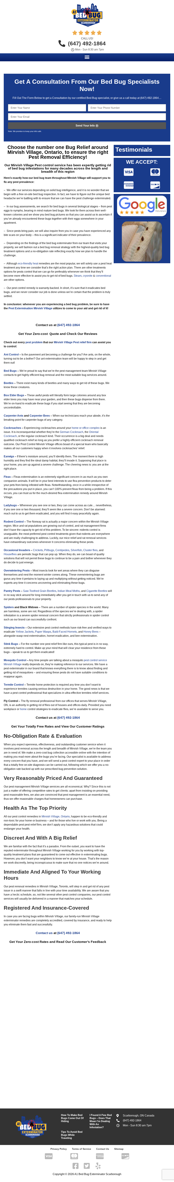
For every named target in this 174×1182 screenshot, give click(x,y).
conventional (103, 275)
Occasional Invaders (17, 550)
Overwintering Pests (17, 570)
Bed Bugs (10, 370)
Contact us (44, 933)
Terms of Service (81, 1149)
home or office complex (86, 427)
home (23, 709)
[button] (87, 57)
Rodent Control (14, 521)
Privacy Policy (58, 1149)
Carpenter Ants (13, 415)
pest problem (33, 342)
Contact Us (102, 1149)
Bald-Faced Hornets (65, 631)
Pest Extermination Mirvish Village (30, 308)
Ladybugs (10, 505)
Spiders (9, 607)
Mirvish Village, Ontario (56, 816)
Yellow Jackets (25, 631)
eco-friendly (25, 263)
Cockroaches (12, 427)
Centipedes (62, 550)
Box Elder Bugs (14, 395)
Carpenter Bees (40, 415)
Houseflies (10, 554)
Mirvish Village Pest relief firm (73, 342)
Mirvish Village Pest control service (38, 165)
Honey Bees (90, 631)
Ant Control (11, 354)
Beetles (8, 383)
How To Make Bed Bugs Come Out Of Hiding (72, 1118)
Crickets (38, 550)
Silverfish (76, 550)
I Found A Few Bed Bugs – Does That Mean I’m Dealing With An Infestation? (101, 1121)
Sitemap (119, 1149)
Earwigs (9, 456)
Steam (78, 275)
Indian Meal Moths (68, 590)
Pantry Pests (12, 590)
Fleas (7, 476)
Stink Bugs (11, 643)
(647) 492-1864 (149, 97)
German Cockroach (71, 432)
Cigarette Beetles (96, 590)
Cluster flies (90, 550)
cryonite (87, 275)
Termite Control (14, 684)
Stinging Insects (14, 627)
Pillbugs (49, 550)
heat (35, 263)
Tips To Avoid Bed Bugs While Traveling (71, 1134)
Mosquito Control (15, 660)
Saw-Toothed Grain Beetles (39, 590)
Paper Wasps (43, 631)
